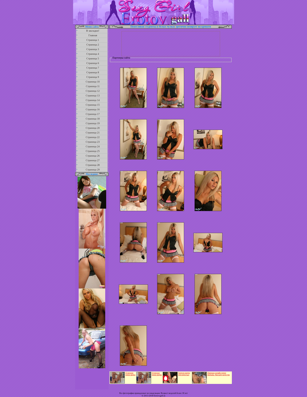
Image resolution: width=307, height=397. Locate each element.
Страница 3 (92, 49)
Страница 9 (92, 77)
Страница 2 (92, 44)
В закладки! (92, 30)
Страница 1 (92, 40)
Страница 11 (93, 86)
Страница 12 (93, 91)
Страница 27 (93, 160)
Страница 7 (92, 67)
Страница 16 (93, 109)
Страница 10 (93, 81)
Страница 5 (92, 58)
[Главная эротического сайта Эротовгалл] (153, 24)
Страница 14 (93, 100)
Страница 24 (93, 146)
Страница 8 (92, 72)
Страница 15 (93, 104)
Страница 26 (93, 155)
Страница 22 (93, 137)
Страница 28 (93, 165)
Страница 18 (93, 118)
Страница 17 (93, 114)
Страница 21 (93, 132)
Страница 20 (93, 128)
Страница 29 (93, 169)
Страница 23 (93, 141)
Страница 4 (92, 54)
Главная (92, 35)
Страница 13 (93, 95)
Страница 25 (93, 151)
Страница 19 (93, 123)
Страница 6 (92, 63)
